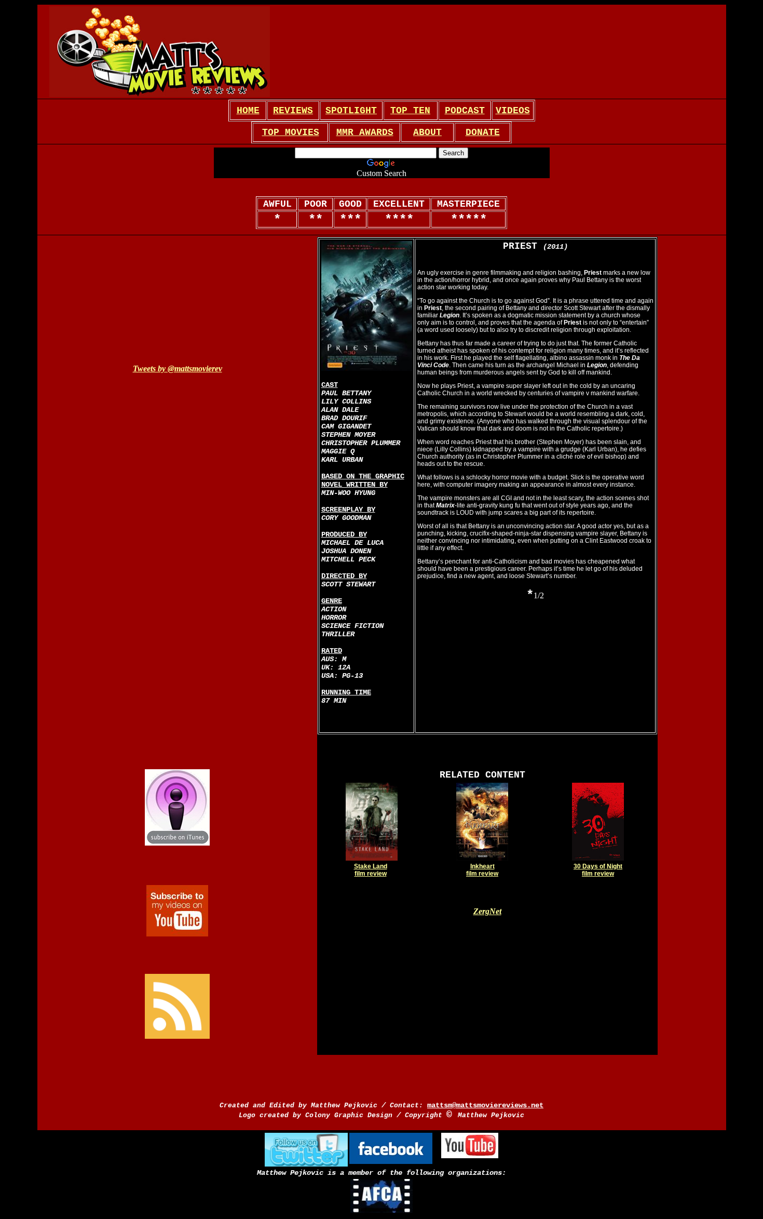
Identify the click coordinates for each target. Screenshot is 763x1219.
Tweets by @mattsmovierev (177, 368)
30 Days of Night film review (598, 870)
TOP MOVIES (290, 132)
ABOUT (427, 132)
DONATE (483, 132)
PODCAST (465, 110)
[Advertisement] (414, 52)
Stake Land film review (370, 870)
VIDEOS (513, 110)
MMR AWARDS (364, 132)
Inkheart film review (482, 870)
